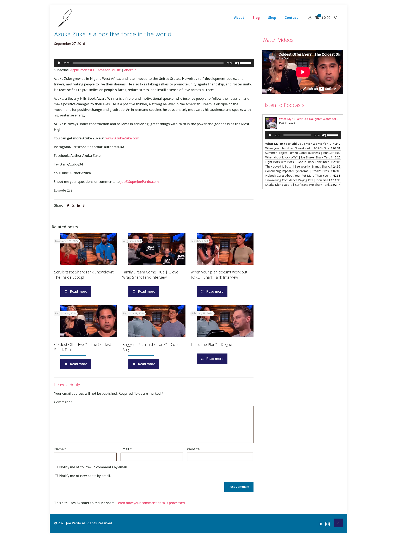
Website (193, 449)
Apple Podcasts (82, 70)
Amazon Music (109, 70)
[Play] (59, 63)
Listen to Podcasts (283, 104)
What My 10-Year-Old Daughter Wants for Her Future (315, 119)
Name (60, 449)
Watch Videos (278, 39)
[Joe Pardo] (65, 17)
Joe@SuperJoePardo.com (140, 181)
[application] (154, 63)
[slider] (246, 62)
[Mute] (237, 63)
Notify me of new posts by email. (85, 475)
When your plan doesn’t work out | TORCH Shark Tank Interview (220, 275)
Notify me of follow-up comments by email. (93, 467)
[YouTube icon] (321, 523)
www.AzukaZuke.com (122, 138)
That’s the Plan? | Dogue (211, 344)
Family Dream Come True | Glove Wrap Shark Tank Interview (150, 275)
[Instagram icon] (327, 523)
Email (126, 449)
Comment (63, 402)
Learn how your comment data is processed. (151, 503)
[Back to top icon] (338, 523)
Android (130, 70)
